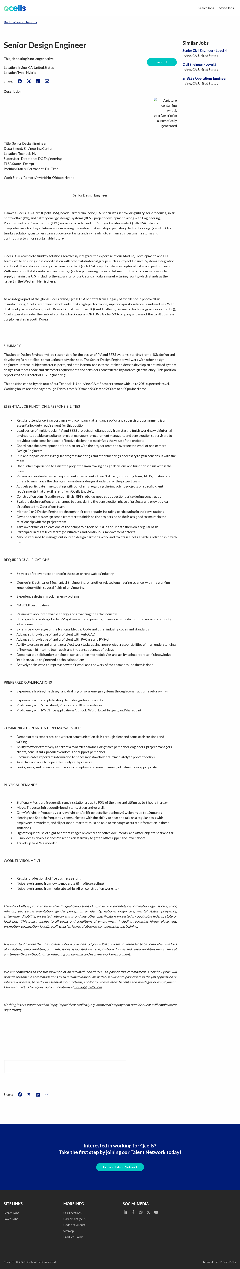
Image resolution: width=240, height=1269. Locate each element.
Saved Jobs (226, 8)
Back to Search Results (20, 22)
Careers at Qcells (74, 1219)
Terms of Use (210, 1262)
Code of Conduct (74, 1225)
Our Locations (72, 1213)
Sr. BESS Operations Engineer (204, 78)
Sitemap (68, 1231)
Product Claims (73, 1237)
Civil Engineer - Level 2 (199, 64)
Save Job (161, 62)
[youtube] (156, 1212)
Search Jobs (206, 8)
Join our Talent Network (120, 1167)
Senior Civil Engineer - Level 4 (204, 50)
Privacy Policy (228, 1262)
